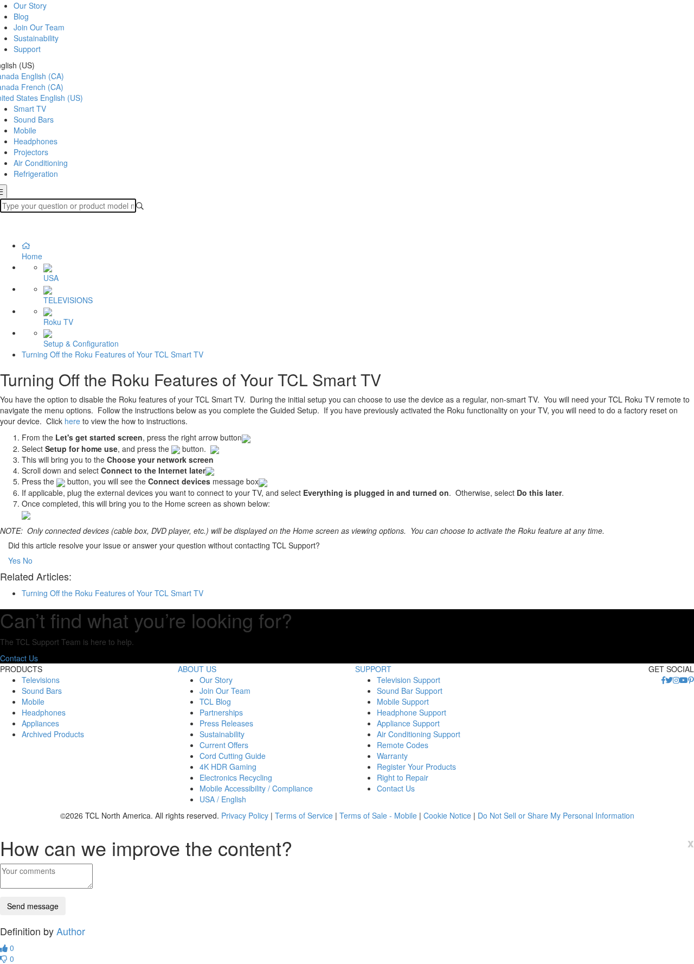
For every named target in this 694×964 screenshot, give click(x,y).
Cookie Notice (447, 815)
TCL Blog (215, 701)
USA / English (223, 799)
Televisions (41, 679)
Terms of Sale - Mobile (378, 815)
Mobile (25, 130)
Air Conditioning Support (418, 734)
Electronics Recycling (236, 777)
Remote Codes (402, 744)
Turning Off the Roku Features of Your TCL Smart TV (112, 354)
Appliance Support (408, 723)
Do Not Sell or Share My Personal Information (556, 815)
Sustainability (36, 38)
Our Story (30, 5)
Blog (21, 16)
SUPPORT (373, 668)
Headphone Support (411, 712)
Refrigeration (36, 173)
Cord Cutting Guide (233, 755)
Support (27, 48)
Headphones (35, 141)
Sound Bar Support (409, 690)
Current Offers (224, 744)
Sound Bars (34, 119)
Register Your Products (416, 766)
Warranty (392, 755)
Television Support (408, 679)
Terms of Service (304, 815)
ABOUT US (197, 668)
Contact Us (19, 658)
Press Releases (226, 723)
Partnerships (221, 712)
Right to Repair (402, 777)
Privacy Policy (244, 815)
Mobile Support (403, 701)
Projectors (31, 151)
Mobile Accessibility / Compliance (256, 788)
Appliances (40, 723)
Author (70, 931)
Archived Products (53, 734)
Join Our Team (39, 27)
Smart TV (30, 108)
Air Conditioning (41, 162)
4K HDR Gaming (228, 766)
